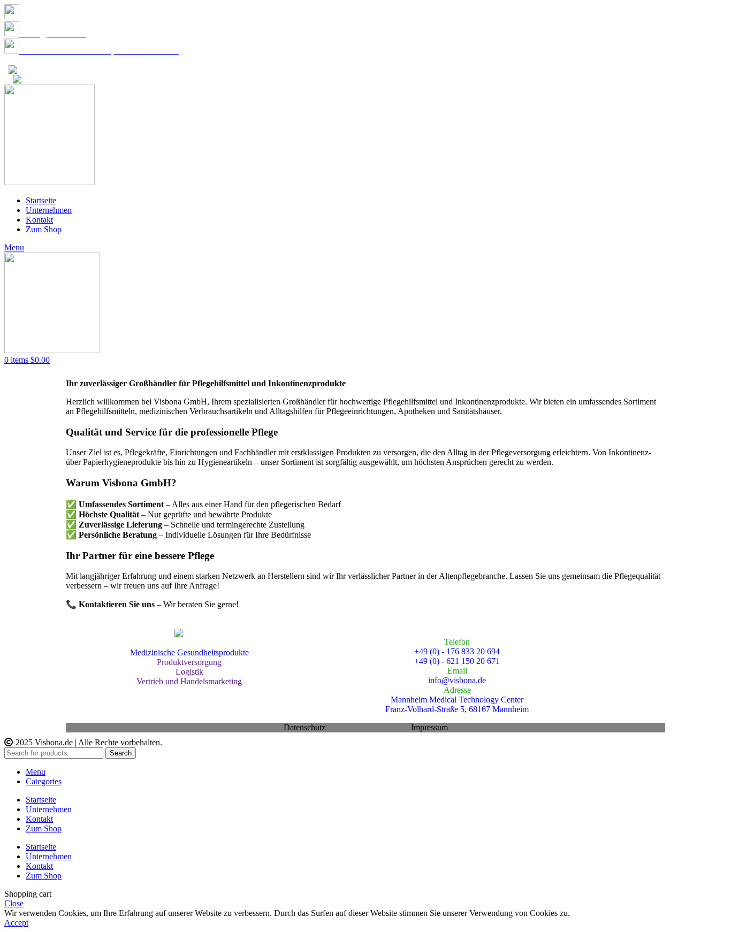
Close (14, 903)
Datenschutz (25, 60)
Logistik (189, 671)
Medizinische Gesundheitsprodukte (189, 652)
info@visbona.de (95, 79)
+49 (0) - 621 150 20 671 (457, 661)
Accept (16, 922)
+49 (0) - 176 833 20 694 (66, 16)
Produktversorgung (189, 662)
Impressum (429, 727)
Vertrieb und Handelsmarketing (189, 681)
